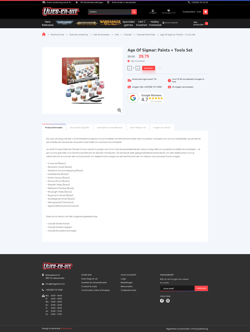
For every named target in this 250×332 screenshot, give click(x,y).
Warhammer (57, 34)
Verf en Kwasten (101, 34)
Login (123, 279)
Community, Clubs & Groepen (95, 290)
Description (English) (79, 127)
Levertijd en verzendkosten (110, 127)
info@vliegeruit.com (55, 284)
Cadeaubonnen (128, 290)
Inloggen (153, 13)
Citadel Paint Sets (146, 34)
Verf (117, 34)
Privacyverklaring (199, 329)
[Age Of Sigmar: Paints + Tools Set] (82, 80)
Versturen (201, 288)
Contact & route (89, 286)
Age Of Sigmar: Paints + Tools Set (177, 34)
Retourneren (126, 286)
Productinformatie (53, 127)
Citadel (127, 34)
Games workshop (78, 34)
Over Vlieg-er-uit (138, 127)
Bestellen (148, 68)
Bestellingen (126, 282)
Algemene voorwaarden (178, 329)
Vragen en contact (162, 127)
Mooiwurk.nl (66, 328)
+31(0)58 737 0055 (153, 87)
